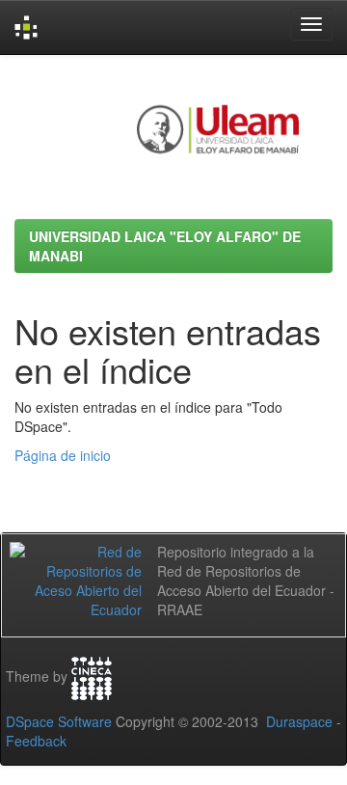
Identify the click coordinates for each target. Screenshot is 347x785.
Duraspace (299, 721)
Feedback (36, 740)
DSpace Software (59, 721)
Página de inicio (62, 455)
